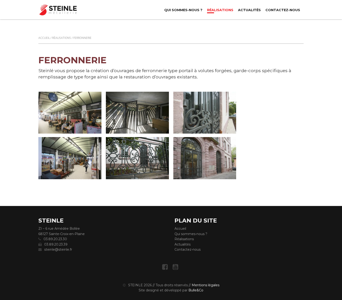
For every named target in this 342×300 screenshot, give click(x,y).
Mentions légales (205, 285)
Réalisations (220, 10)
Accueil (44, 38)
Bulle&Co (195, 290)
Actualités (249, 10)
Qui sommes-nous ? (183, 10)
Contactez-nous (282, 10)
